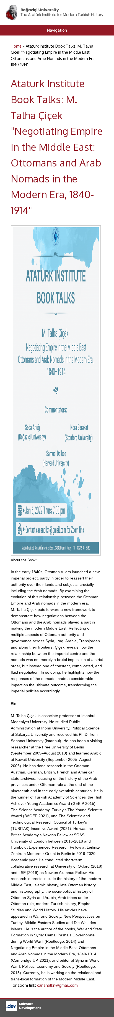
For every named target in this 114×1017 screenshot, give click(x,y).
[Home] (55, 8)
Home (16, 46)
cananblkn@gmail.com (57, 985)
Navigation (57, 30)
